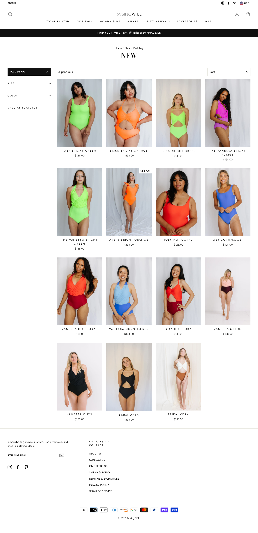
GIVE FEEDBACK (99, 466)
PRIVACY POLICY (99, 485)
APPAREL (133, 21)
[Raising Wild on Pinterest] (26, 467)
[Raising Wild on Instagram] (10, 467)
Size (11, 83)
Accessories (187, 21)
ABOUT (12, 3)
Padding (18, 71)
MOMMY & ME (110, 21)
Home (118, 48)
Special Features (23, 107)
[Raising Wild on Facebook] (18, 467)
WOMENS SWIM (58, 21)
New (127, 48)
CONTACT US (97, 460)
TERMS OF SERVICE (100, 491)
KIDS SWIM (84, 21)
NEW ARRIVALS (158, 21)
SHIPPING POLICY (99, 472)
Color (13, 95)
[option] (129, 33)
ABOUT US (95, 453)
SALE (208, 21)
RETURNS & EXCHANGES (104, 479)
